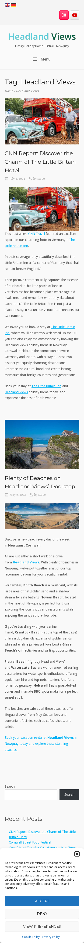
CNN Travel (36, 234)
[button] (77, 854)
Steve (41, 178)
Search (10, 786)
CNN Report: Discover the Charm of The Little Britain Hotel (40, 162)
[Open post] (42, 121)
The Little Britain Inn (46, 386)
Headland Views (16, 392)
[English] (8, 5)
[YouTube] (74, 15)
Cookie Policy (31, 937)
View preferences (42, 926)
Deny (42, 913)
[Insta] (64, 15)
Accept (42, 901)
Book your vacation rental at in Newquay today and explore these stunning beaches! (41, 743)
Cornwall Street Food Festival (30, 842)
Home (9, 91)
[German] (14, 5)
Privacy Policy (51, 937)
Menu (45, 59)
